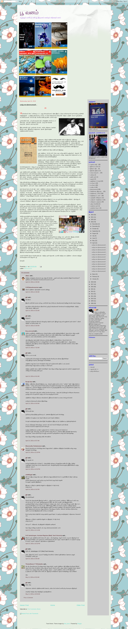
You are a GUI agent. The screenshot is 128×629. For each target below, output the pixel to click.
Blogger (79, 623)
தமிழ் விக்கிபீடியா (94, 371)
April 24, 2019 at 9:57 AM (32, 440)
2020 (92, 219)
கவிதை (92, 175)
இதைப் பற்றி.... (94, 168)
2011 (92, 296)
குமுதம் (92, 179)
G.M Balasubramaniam (32, 287)
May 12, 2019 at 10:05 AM (33, 594)
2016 (92, 286)
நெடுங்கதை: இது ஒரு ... (96, 191)
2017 (92, 284)
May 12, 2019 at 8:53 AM (32, 577)
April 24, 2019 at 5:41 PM (32, 489)
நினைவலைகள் (28, 268)
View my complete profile (96, 334)
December (95, 224)
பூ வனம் (29, 12)
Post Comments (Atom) (34, 609)
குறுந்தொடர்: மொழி (95, 181)
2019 (92, 222)
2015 (92, 289)
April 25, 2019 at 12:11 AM (33, 530)
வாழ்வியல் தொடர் (94, 208)
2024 (92, 214)
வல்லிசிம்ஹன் (29, 474)
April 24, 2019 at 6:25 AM (32, 310)
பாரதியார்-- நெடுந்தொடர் (96, 199)
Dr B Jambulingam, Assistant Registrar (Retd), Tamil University (44, 535)
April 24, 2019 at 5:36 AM (32, 292)
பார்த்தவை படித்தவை (95, 202)
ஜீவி (27, 297)
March (94, 274)
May (93, 240)
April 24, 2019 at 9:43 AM (32, 403)
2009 (92, 301)
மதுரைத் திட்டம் (94, 369)
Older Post (81, 605)
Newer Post (24, 605)
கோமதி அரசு (29, 381)
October (94, 228)
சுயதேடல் (92, 187)
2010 (92, 298)
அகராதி (92, 367)
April (93, 243)
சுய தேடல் (92, 183)
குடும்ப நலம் (93, 177)
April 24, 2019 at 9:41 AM (32, 376)
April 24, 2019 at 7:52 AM (32, 347)
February (94, 276)
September (95, 231)
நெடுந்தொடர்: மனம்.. (95, 195)
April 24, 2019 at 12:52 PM (33, 469)
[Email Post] (40, 266)
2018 (92, 282)
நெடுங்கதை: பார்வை (95, 193)
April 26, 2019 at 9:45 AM (32, 558)
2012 (92, 293)
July (93, 235)
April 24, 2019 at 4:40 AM (32, 282)
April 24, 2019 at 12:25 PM (33, 452)
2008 (92, 303)
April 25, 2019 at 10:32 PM (33, 543)
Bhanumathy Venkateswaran (34, 446)
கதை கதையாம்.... (95, 172)
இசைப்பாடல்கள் (94, 166)
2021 (92, 217)
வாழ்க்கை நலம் (94, 206)
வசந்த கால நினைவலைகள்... (99, 245)
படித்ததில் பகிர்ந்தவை (95, 197)
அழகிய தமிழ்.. (94, 164)
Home (52, 605)
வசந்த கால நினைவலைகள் (99, 257)
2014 (92, 291)
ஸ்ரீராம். (27, 275)
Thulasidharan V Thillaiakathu (34, 564)
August (94, 233)
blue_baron (67, 623)
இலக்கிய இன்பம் (94, 170)
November (95, 226)
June (93, 238)
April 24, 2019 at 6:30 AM (32, 325)
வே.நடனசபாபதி (30, 331)
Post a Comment (28, 597)
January (94, 279)
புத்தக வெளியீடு (94, 204)
